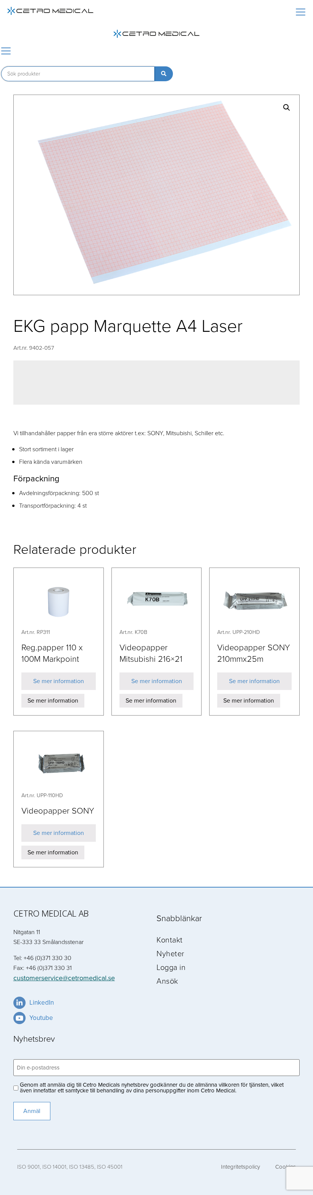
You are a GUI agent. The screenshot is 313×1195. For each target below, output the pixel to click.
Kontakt (169, 939)
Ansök (167, 980)
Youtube (41, 1018)
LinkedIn (41, 1002)
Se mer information (58, 681)
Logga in (171, 967)
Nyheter (170, 953)
